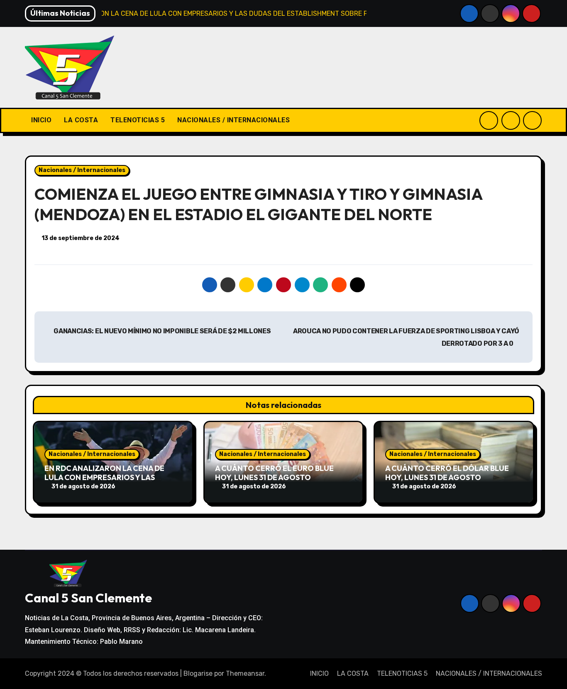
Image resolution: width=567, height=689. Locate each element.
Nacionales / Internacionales (82, 170)
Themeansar (245, 673)
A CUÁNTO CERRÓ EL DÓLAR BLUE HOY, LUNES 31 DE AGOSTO (447, 472)
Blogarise (198, 673)
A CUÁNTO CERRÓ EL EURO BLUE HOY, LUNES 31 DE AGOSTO (274, 472)
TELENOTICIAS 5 (137, 120)
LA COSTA (81, 120)
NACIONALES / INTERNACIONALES (233, 120)
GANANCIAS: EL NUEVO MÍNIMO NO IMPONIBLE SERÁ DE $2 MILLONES (162, 331)
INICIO (41, 120)
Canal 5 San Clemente (88, 598)
